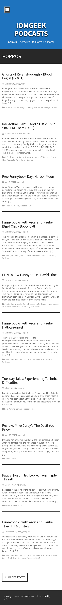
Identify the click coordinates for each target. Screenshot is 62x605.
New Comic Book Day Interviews (26, 306)
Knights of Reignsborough (31, 107)
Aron (23, 83)
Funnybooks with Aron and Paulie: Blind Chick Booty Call (28, 224)
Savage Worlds (50, 107)
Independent (25, 205)
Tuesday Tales (29, 409)
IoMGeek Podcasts (31, 29)
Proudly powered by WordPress (19, 596)
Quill (46, 596)
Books (7, 458)
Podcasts (11, 160)
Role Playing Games (24, 160)
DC (12, 255)
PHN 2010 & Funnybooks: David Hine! (30, 274)
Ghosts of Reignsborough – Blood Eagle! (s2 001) (27, 76)
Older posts (16, 577)
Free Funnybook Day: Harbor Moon (28, 176)
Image (55, 304)
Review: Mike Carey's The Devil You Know (28, 427)
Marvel (52, 255)
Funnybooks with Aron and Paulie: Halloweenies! (28, 325)
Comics (7, 205)
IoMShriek (6, 306)
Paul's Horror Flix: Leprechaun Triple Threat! (29, 477)
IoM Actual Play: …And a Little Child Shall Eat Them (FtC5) (29, 126)
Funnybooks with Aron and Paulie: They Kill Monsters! (28, 524)
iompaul (26, 133)
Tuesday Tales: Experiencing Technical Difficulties (30, 380)
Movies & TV (16, 505)
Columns (8, 107)
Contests (15, 205)
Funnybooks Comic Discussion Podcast (32, 255)
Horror (28, 157)
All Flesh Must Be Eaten (14, 157)
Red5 (37, 558)
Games (16, 107)
